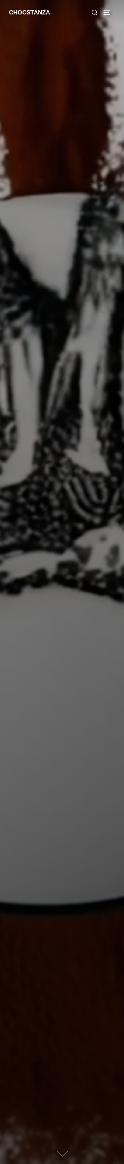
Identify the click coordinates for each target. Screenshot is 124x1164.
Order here (62, 547)
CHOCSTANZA (29, 12)
